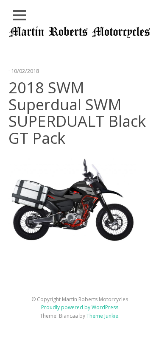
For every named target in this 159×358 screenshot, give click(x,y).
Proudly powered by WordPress (79, 307)
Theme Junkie (102, 315)
